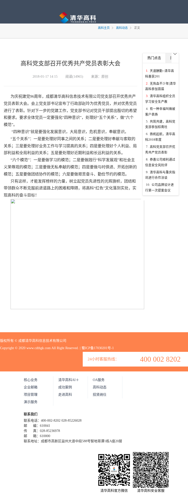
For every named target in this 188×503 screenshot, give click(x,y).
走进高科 (65, 394)
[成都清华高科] (78, 24)
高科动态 (99, 387)
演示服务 (30, 402)
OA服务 (99, 380)
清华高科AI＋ (68, 380)
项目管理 (30, 394)
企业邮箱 (30, 387)
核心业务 (30, 380)
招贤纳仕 (99, 394)
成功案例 (65, 387)
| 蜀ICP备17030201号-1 (97, 348)
